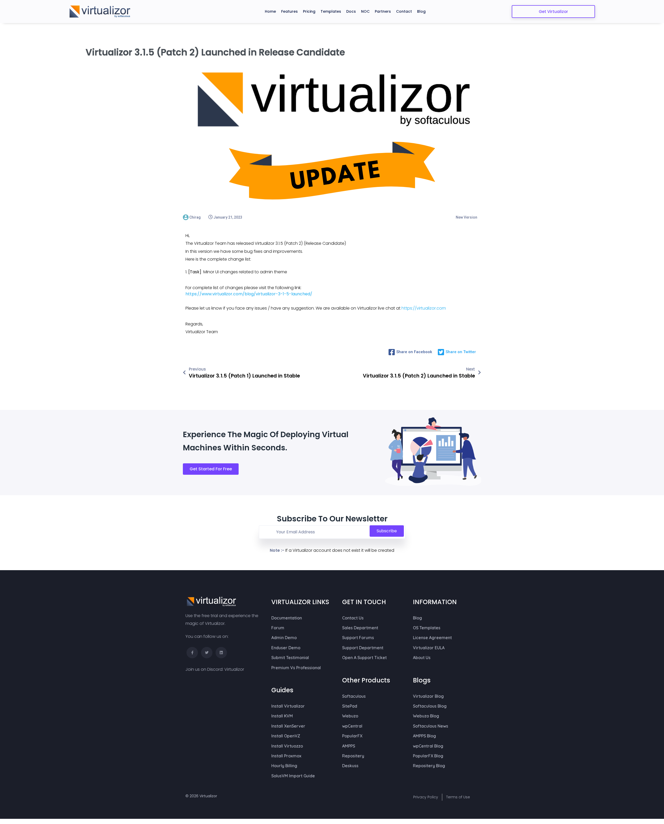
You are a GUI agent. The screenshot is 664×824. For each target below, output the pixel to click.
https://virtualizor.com (424, 308)
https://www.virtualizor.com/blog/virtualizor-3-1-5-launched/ (248, 294)
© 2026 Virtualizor (201, 796)
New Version (466, 217)
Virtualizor (234, 669)
